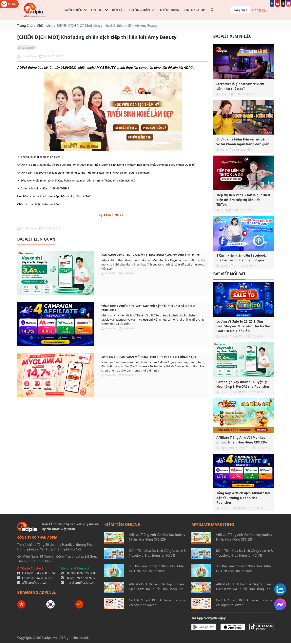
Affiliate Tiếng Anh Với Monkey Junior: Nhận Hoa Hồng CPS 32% (157, 537)
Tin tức (97, 10)
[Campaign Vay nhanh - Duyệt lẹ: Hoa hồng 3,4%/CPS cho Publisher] (55, 273)
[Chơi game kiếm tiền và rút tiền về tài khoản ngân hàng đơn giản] (243, 117)
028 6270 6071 (41, 578)
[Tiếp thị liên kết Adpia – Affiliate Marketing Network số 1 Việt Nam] (34, 9)
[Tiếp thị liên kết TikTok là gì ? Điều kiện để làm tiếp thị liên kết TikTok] (243, 173)
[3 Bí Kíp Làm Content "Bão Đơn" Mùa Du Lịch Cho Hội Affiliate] (114, 570)
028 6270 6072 (85, 578)
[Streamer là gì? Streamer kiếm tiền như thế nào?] (243, 61)
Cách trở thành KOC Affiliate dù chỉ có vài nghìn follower (157, 602)
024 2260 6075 (87, 573)
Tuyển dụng (168, 10)
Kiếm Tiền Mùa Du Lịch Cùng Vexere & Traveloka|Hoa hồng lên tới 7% (157, 553)
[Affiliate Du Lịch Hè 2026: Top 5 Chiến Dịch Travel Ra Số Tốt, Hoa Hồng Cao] (114, 587)
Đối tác (118, 10)
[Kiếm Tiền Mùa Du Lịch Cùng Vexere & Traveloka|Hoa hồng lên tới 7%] (114, 553)
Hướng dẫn (139, 10)
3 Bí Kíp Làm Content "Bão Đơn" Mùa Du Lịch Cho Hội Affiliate (156, 568)
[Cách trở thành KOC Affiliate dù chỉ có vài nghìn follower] (114, 603)
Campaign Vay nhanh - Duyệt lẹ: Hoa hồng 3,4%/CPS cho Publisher (150, 255)
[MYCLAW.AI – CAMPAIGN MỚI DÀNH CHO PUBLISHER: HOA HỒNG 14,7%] (55, 375)
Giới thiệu (73, 10)
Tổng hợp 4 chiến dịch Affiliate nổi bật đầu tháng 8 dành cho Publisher (148, 308)
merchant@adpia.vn (81, 582)
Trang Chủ (25, 25)
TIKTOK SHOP (194, 10)
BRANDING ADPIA (34, 592)
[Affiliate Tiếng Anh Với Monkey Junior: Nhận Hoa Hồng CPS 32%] (243, 415)
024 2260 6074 (44, 573)
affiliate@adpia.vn (35, 582)
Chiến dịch (45, 25)
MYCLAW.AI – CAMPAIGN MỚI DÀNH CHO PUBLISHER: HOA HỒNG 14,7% (149, 357)
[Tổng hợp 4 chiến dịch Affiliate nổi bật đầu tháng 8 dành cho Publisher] (55, 324)
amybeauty (26, 47)
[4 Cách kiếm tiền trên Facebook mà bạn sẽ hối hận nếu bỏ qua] (243, 233)
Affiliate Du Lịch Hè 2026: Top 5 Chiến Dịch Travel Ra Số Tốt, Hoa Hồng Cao (156, 586)
